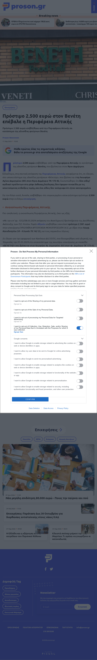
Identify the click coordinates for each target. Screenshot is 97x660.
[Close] (92, 251)
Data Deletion (34, 408)
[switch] (80, 301)
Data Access (48, 408)
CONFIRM (30, 399)
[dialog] (48, 330)
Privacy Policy (62, 408)
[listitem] (48, 295)
